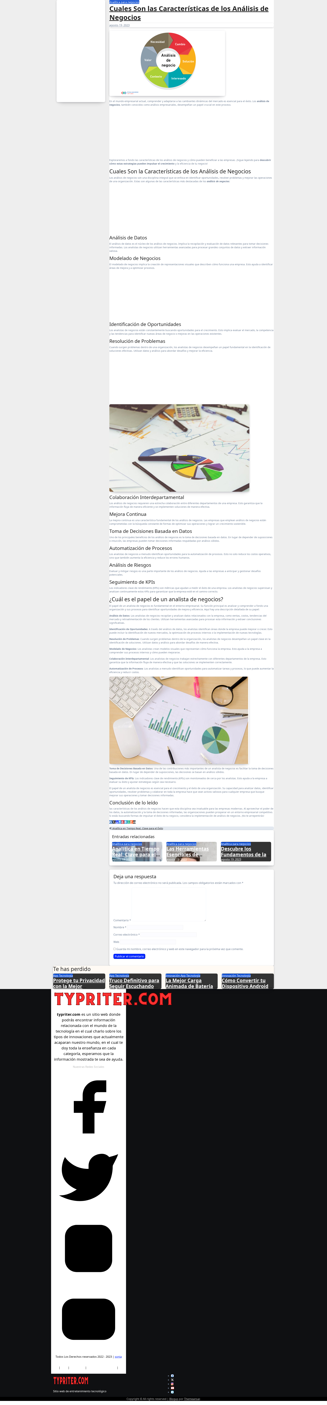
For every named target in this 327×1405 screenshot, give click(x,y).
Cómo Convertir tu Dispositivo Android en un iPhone (245, 986)
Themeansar (192, 1399)
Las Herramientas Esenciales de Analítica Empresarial (187, 857)
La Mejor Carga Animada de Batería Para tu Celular (189, 986)
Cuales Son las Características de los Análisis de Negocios (189, 13)
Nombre (119, 927)
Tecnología (66, 975)
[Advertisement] (81, 51)
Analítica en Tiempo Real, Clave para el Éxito (137, 828)
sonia (118, 1357)
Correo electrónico (126, 934)
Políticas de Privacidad (101, 1367)
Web (116, 942)
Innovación (173, 975)
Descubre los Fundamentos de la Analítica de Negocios (243, 857)
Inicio (63, 1367)
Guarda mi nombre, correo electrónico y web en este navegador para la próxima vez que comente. (179, 949)
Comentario (122, 920)
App (56, 975)
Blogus (173, 1399)
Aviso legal (77, 1367)
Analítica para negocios (124, 2)
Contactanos (88, 1372)
